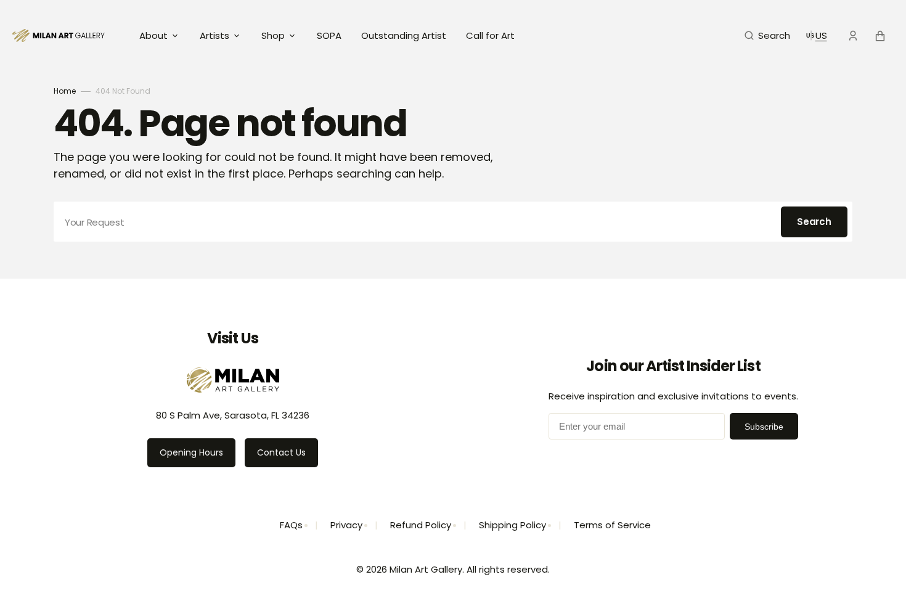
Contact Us (281, 452)
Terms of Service (612, 524)
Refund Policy (420, 524)
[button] (767, 35)
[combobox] (453, 222)
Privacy (346, 524)
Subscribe (764, 426)
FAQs (291, 524)
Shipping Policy (512, 524)
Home (65, 91)
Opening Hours (191, 452)
